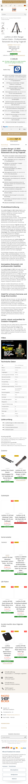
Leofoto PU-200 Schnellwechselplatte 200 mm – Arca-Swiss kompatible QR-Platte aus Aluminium (20, 606)
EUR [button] (19, 5)
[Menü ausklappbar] (2, 9)
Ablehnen (14, 778)
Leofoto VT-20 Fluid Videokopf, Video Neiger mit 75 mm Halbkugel (7, 518)
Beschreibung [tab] (4, 144)
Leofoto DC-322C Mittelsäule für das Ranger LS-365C (20, 472)
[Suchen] (25, 14)
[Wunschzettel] (14, 5)
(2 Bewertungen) (16, 44)
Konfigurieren (14, 774)
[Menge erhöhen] (19, 129)
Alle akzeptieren (14, 769)
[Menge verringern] (2, 129)
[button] (1, 1)
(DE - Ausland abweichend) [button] (19, 55)
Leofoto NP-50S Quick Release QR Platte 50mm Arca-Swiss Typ (7, 604)
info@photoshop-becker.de (13, 714)
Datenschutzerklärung (22, 740)
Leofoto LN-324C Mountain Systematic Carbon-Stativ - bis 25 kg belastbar (7, 561)
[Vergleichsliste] (10, 5)
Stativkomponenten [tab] (14, 144)
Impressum (5, 766)
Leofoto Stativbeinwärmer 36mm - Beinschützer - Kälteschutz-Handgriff (7, 650)
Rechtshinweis (12, 766)
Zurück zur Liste (5, 18)
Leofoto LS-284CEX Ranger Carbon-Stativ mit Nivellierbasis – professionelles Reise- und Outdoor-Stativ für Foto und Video (20, 563)
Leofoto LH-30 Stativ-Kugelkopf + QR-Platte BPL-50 (20, 517)
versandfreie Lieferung (14, 65)
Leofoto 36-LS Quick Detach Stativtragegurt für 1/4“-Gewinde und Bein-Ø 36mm (7, 474)
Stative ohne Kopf (16, 51)
